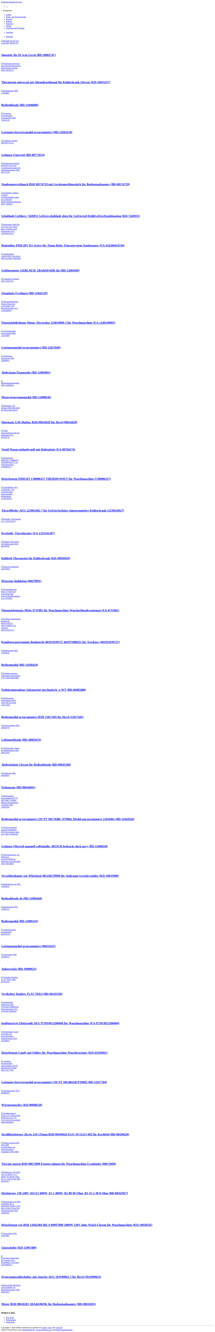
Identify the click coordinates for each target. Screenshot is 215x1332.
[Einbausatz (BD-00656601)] (11, 775)
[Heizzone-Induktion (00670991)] (11, 569)
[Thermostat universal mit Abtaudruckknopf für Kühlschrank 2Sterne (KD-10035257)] (11, 70)
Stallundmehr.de (28, 1330)
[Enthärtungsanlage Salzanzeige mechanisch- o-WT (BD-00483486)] (11, 678)
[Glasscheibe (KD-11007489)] (11, 1236)
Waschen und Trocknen (15, 28)
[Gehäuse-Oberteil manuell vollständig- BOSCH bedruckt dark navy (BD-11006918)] (11, 834)
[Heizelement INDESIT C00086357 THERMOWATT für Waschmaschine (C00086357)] (11, 467)
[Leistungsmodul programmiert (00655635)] (11, 934)
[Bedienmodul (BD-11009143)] (11, 909)
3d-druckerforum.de (43, 1330)
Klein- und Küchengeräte (16, 17)
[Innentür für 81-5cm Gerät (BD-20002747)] (11, 43)
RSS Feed (10, 1318)
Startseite (9, 32)
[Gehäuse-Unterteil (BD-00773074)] (11, 143)
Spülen (8, 26)
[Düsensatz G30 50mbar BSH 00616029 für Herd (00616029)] (11, 410)
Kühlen (9, 21)
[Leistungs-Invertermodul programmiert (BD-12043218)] (11, 120)
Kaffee (8, 15)
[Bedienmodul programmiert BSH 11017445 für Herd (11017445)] (11, 705)
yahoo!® (59, 1328)
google (44, 1328)
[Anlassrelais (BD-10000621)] (11, 957)
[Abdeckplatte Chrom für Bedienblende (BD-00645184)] (11, 753)
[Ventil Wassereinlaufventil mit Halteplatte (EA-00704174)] (11, 437)
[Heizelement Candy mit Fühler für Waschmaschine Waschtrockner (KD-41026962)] (11, 1041)
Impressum (10, 1322)
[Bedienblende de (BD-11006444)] (11, 886)
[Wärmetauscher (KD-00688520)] (11, 1093)
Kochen (9, 19)
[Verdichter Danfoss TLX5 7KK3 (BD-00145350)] (11, 982)
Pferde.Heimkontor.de (64, 1330)
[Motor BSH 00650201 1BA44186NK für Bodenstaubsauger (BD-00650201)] (11, 1292)
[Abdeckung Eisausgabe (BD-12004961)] (11, 361)
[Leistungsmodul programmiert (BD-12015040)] (11, 336)
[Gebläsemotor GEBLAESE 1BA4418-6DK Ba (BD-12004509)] (11, 258)
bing (50, 1328)
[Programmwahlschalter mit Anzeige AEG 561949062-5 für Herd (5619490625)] (11, 1265)
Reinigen (9, 24)
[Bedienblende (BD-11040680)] (11, 93)
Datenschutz (11, 1320)
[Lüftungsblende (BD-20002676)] (11, 728)
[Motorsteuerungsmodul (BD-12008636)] (11, 385)
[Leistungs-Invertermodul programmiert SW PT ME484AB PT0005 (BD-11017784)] (11, 1070)
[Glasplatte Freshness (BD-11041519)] (11, 281)
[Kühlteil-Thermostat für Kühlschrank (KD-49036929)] (11, 546)
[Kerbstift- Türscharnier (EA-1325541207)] (11, 521)
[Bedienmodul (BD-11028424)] (11, 653)
